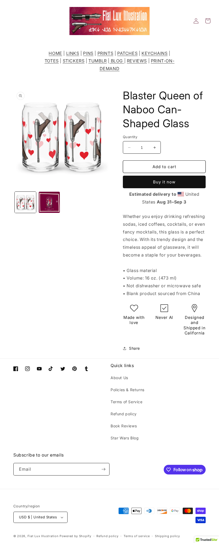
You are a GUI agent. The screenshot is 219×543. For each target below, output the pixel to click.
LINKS (72, 53)
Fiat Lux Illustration (43, 536)
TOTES (52, 60)
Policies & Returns (127, 389)
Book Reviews (124, 426)
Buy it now (164, 181)
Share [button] (134, 348)
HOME (55, 53)
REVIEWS (137, 60)
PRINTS (105, 53)
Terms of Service (127, 401)
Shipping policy (167, 536)
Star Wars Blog (125, 438)
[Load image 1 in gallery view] (25, 202)
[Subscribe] (103, 469)
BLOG (117, 60)
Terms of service (137, 536)
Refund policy (124, 414)
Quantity (130, 137)
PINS (88, 53)
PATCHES (127, 53)
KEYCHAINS (154, 53)
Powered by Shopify (75, 536)
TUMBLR (97, 60)
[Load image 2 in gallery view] (49, 202)
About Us (119, 377)
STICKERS (74, 60)
